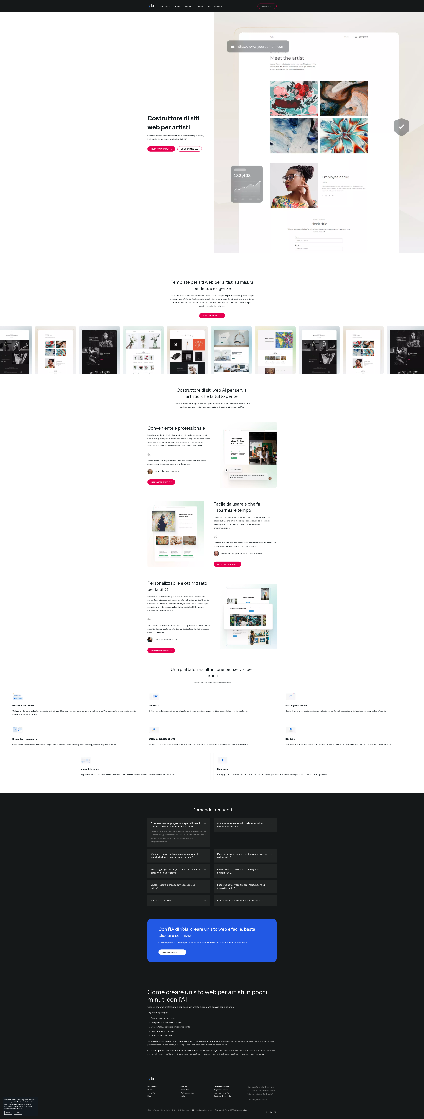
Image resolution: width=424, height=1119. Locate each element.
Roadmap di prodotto (222, 1096)
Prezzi (149, 1090)
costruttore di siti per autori (236, 1050)
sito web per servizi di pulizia (232, 1041)
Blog (149, 1096)
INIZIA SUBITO (267, 6)
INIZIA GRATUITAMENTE (161, 149)
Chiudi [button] (8, 1113)
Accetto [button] (18, 1113)
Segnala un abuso (221, 1090)
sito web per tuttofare (256, 1041)
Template (151, 1093)
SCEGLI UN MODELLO (212, 316)
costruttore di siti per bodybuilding (247, 1054)
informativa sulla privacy (16, 1104)
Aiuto (183, 1096)
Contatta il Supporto (222, 1087)
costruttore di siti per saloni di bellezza (210, 1054)
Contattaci (185, 1090)
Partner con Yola (187, 1093)
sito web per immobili (217, 1045)
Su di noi (184, 1087)
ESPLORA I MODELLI (189, 149)
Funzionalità (152, 1087)
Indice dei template (221, 1093)
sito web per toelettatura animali (190, 1045)
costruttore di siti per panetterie (177, 1054)
